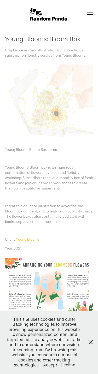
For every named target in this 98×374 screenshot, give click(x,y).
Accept (50, 365)
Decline (68, 365)
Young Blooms (28, 239)
